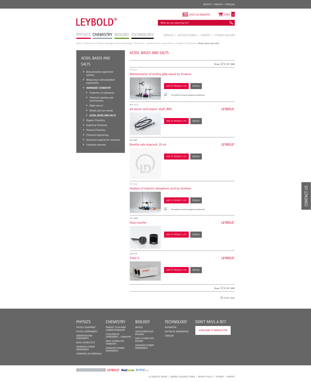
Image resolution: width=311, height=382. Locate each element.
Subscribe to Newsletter (213, 330)
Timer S (134, 258)
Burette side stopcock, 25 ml (148, 144)
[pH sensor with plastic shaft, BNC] (145, 123)
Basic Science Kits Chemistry (115, 342)
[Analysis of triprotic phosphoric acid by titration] (145, 202)
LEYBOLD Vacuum (224, 35)
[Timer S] (145, 271)
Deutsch (207, 4)
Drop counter (138, 222)
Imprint (231, 376)
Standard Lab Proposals (89, 353)
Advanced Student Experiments (85, 348)
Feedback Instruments (127, 370)
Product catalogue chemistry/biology (114, 43)
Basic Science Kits (85, 342)
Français (230, 4)
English (219, 4)
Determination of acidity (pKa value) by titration (160, 74)
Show (216, 64)
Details (196, 86)
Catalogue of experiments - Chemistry (118, 335)
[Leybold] (96, 10)
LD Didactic (91, 370)
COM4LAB (169, 335)
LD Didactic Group (158, 376)
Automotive (170, 327)
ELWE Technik (142, 370)
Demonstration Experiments (84, 337)
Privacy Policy (205, 376)
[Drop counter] (145, 237)
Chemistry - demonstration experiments (154, 43)
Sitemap (220, 376)
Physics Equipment (86, 327)
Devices (139, 327)
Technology (176, 321)
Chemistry (89, 43)
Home (79, 43)
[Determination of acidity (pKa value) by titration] (145, 88)
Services (168, 35)
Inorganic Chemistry (186, 43)
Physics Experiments (86, 331)
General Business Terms (182, 376)
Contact (206, 35)
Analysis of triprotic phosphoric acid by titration (160, 188)
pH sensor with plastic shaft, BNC (151, 109)
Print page (229, 298)
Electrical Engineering (177, 331)
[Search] (231, 23)
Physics (83, 321)
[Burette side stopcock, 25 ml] (145, 163)
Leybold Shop (113, 370)
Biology (142, 321)
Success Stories (187, 35)
